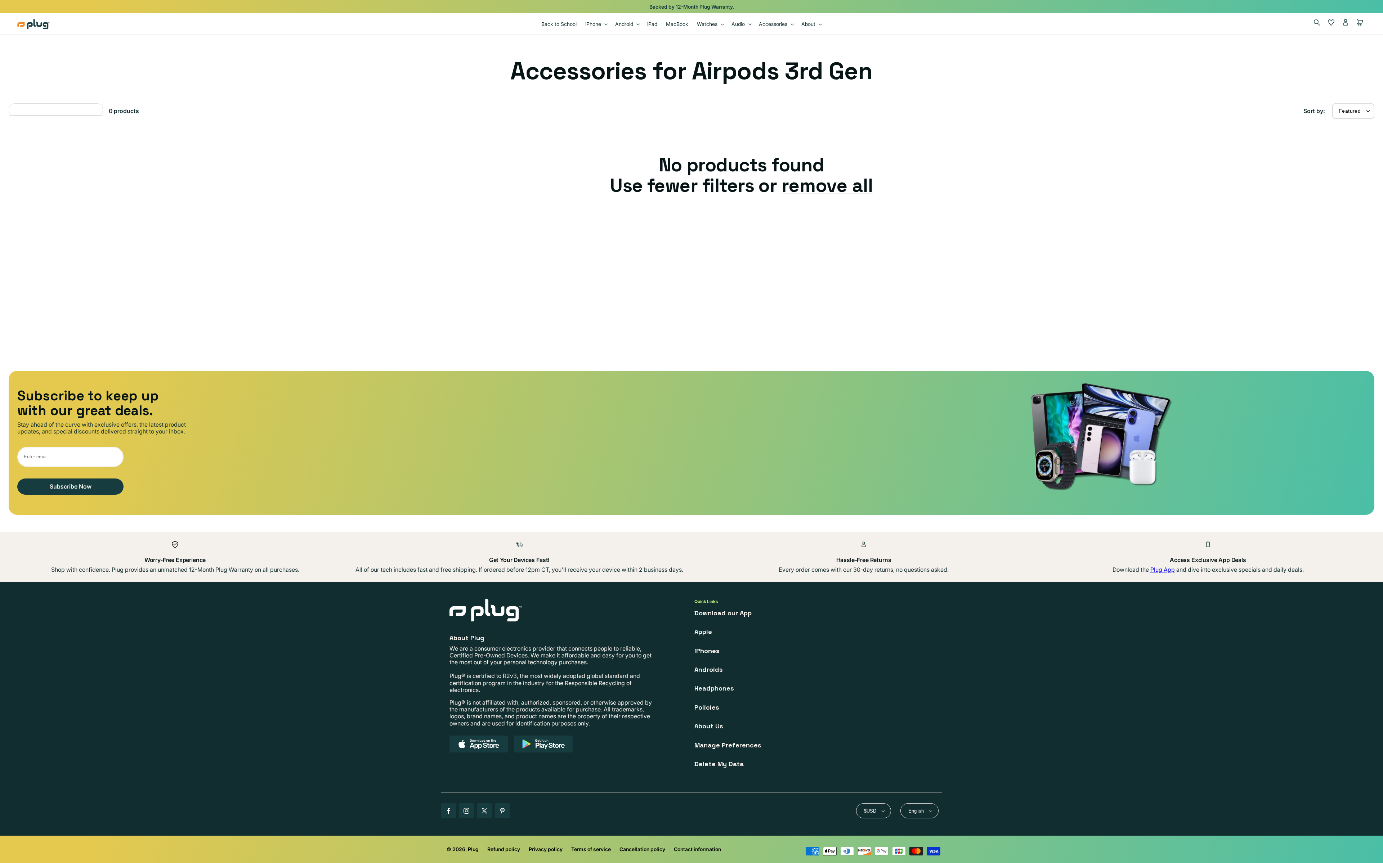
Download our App (723, 613)
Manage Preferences (727, 745)
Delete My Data (719, 764)
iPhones (707, 651)
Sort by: (1314, 110)
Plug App (1162, 569)
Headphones (714, 688)
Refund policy (503, 849)
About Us (708, 726)
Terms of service (591, 849)
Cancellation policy (642, 849)
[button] (596, 24)
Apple (703, 632)
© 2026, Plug (463, 849)
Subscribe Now (70, 486)
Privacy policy (546, 849)
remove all (827, 185)
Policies (706, 707)
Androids (708, 669)
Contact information (697, 849)
